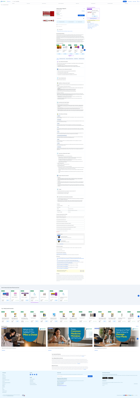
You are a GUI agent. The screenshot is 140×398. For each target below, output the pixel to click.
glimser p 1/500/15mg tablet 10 (76, 367)
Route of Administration (69, 58)
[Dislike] (83, 271)
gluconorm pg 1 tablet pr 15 (56, 369)
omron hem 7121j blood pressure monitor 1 (78, 362)
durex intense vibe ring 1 (63, 363)
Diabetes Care (77, 3)
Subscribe (90, 376)
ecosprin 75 (68, 355)
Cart (138, 1)
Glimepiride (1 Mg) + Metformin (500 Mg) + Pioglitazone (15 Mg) (64, 31)
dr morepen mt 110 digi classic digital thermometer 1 (58, 359)
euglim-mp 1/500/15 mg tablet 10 (73, 366)
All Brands (3, 385)
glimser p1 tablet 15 (82, 367)
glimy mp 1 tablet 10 (60, 368)
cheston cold (61, 355)
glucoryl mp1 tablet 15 (62, 369)
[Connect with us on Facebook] (32, 374)
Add (59, 53)
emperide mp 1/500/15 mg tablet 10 (64, 366)
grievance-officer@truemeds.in (63, 385)
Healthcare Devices (93, 3)
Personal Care (28, 3)
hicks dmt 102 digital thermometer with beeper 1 (58, 362)
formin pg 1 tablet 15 (80, 366)
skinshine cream (65, 355)
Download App (130, 1)
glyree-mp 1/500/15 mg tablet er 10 (69, 369)
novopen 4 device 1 (69, 363)
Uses (57, 58)
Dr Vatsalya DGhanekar (64, 236)
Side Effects (76, 58)
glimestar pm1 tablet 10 (60, 367)
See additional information (10, 395)
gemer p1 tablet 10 (85, 366)
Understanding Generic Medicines (6, 382)
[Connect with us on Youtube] (34, 374)
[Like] (81, 271)
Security (3, 389)
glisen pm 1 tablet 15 (65, 368)
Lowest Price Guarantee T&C (33, 384)
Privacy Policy (31, 380)
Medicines (13, 3)
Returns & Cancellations (33, 383)
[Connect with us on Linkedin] (36, 374)
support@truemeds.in (105, 383)
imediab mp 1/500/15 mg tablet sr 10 (78, 369)
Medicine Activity (81, 58)
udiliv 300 (55, 355)
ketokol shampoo (83, 355)
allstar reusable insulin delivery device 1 (68, 362)
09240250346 (62, 382)
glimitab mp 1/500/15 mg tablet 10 (68, 367)
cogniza (58, 355)
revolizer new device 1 (74, 363)
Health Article (4, 375)
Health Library (4, 378)
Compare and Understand (93, 18)
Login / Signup (134, 1)
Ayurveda (3, 381)
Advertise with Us (4, 392)
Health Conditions (44, 3)
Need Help (3, 386)
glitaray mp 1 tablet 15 (71, 368)
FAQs (91, 28)
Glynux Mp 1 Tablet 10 (95, 10)
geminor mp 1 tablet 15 (54, 367)
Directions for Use (62, 58)
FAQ (2, 388)
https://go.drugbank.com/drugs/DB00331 (62, 268)
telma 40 (53, 355)
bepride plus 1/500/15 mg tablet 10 (56, 366)
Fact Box (89, 28)
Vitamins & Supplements (61, 3)
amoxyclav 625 (72, 355)
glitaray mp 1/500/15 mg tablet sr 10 (78, 368)
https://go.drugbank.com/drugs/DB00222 (62, 264)
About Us (3, 374)
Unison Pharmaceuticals (59, 9)
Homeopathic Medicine (110, 3)
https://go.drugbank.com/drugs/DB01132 (62, 266)
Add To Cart (81, 15)
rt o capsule (76, 355)
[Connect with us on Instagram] (30, 374)
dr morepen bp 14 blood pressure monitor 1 (70, 359)
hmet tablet (79, 355)
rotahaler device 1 (77, 359)
